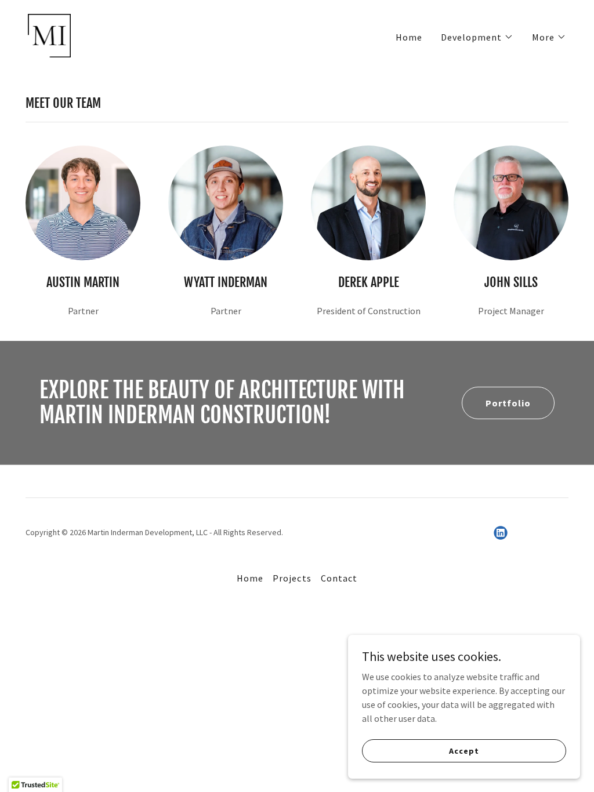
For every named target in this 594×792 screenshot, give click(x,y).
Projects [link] (292, 578)
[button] (477, 37)
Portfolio (508, 403)
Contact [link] (339, 578)
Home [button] (250, 578)
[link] (49, 34)
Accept (464, 750)
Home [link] (409, 37)
